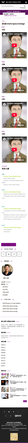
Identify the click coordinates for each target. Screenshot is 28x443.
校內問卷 (5, 287)
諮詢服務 (5, 295)
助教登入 (3, 365)
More (25, 401)
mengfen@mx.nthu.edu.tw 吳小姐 (14, 424)
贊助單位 (3, 347)
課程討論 (3, 344)
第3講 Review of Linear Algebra (12, 303)
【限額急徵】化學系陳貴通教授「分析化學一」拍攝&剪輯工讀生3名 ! (18, 376)
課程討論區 (6, 292)
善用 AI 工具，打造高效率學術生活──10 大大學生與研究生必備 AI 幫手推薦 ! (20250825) (18, 390)
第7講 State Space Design (10, 311)
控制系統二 (12, 14)
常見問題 (3, 363)
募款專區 (3, 332)
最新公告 (3, 360)
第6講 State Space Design (10, 308)
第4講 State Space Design (10, 306)
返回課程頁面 (8, 244)
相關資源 (3, 350)
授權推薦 (3, 352)
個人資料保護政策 (17, 422)
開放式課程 (6, 14)
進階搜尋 (23, 8)
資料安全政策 (10, 422)
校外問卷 (5, 289)
